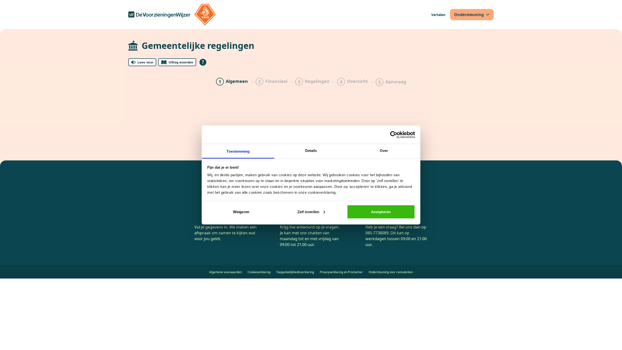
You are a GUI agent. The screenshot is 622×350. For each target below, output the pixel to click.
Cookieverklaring (259, 272)
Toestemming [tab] (238, 151)
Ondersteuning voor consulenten (391, 272)
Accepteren (381, 212)
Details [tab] (311, 151)
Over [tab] (384, 151)
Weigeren (241, 212)
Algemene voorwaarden (225, 272)
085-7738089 (377, 233)
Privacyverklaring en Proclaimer (341, 272)
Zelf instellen (308, 212)
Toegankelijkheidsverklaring (295, 272)
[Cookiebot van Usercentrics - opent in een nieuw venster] (393, 134)
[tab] (232, 82)
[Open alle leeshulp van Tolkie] (202, 62)
